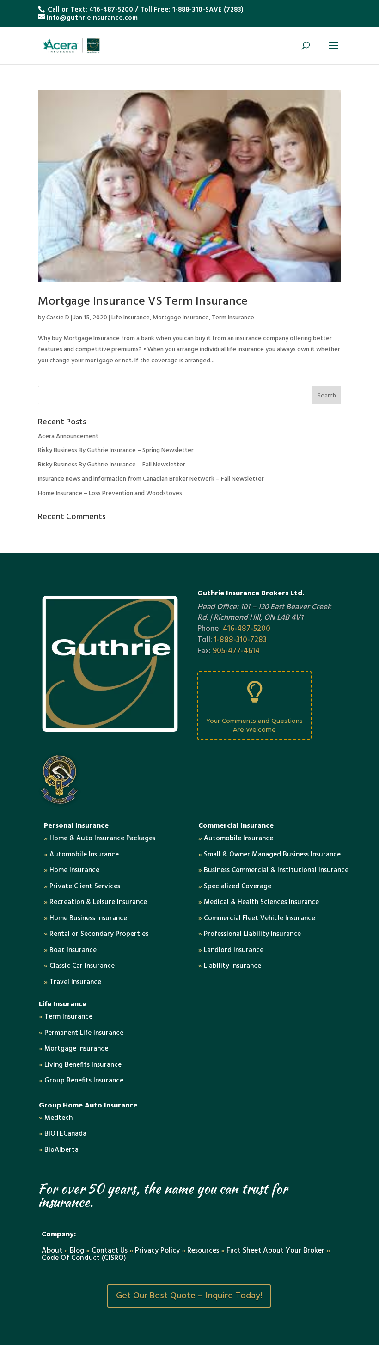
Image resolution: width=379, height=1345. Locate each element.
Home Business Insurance (85, 918)
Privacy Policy (157, 1251)
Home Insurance (71, 870)
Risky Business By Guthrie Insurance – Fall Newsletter (111, 464)
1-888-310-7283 (240, 640)
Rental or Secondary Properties (96, 934)
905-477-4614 (236, 651)
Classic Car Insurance (79, 966)
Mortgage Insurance (181, 317)
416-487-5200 (111, 9)
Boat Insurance (70, 950)
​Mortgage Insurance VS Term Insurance (143, 301)
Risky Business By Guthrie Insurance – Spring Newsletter (116, 450)
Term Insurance (233, 317)
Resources (203, 1251)
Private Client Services (82, 886)
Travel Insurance (72, 982)
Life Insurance (130, 317)
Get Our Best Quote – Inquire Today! (189, 1296)
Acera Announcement (68, 436)
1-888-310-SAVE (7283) (208, 9)
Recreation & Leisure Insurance (95, 902)
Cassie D (57, 317)
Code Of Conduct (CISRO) (84, 1258)
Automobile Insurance (81, 854)
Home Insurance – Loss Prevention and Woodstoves (110, 493)
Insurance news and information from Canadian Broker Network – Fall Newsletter (151, 479)
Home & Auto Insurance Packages (99, 838)
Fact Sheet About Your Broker (276, 1251)
